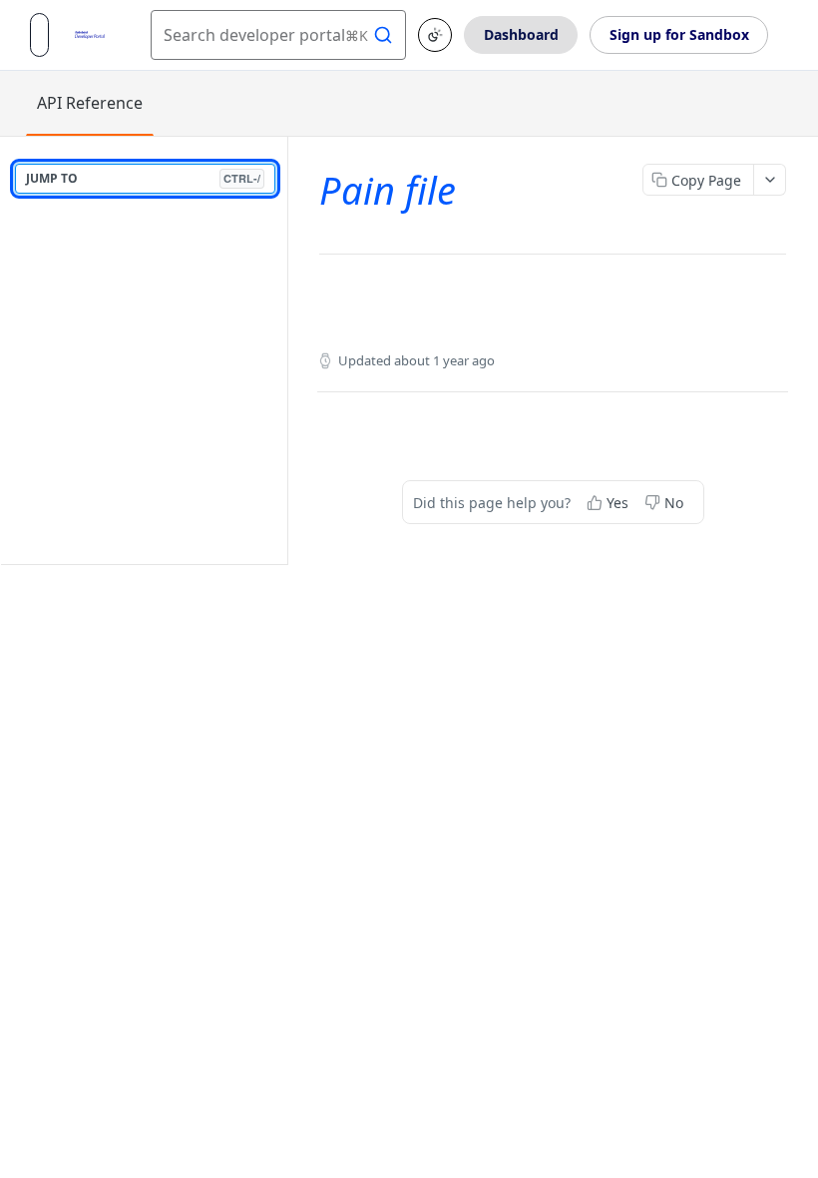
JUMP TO (143, 178)
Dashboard (521, 34)
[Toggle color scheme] (435, 35)
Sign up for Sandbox (679, 34)
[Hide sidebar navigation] (283, 350)
